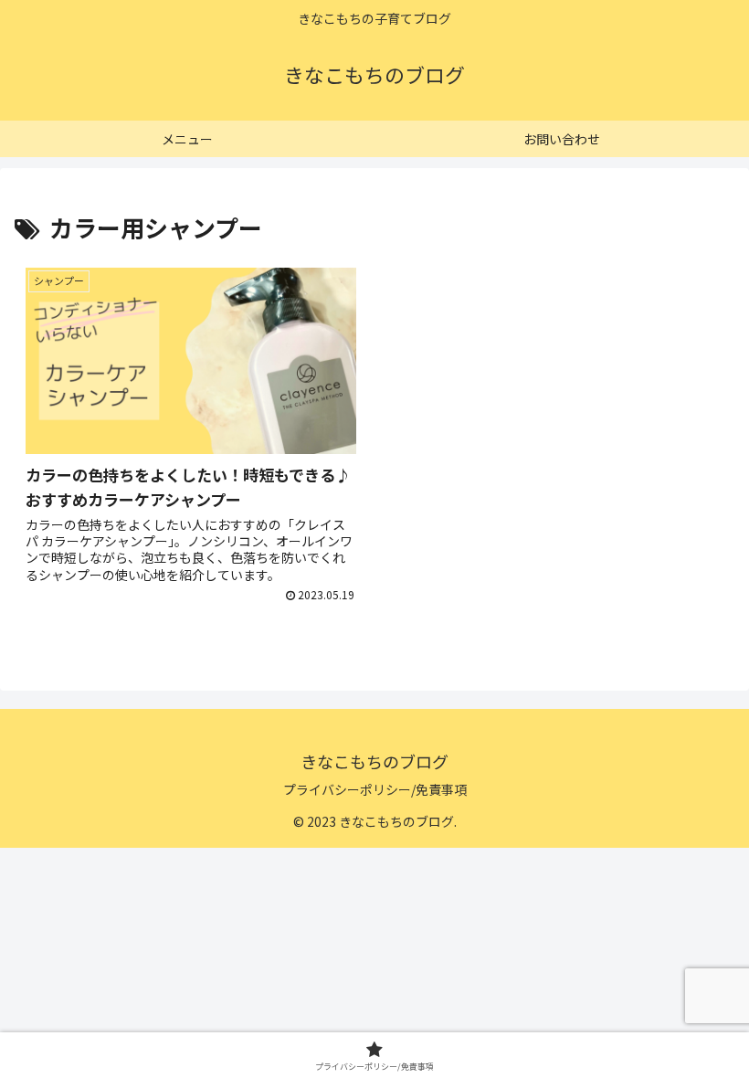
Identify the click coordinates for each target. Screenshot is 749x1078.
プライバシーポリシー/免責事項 (375, 789)
